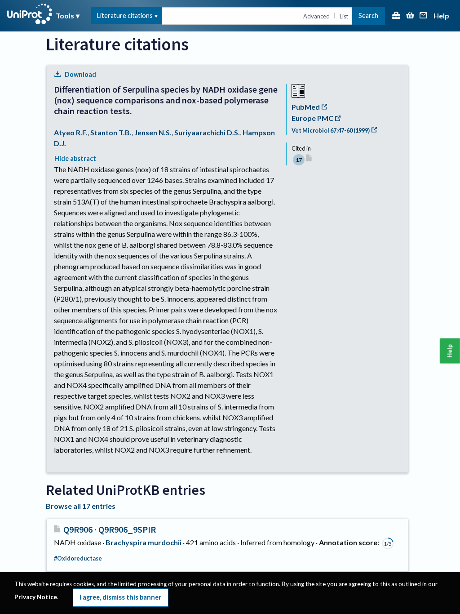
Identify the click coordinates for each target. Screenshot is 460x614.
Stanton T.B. (111, 132)
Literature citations (125, 15)
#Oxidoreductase (78, 558)
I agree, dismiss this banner (120, 597)
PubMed (306, 106)
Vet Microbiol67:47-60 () (331, 130)
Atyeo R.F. (71, 132)
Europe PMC (312, 118)
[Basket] (410, 16)
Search (368, 15)
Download (80, 74)
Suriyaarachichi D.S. (207, 132)
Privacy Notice (35, 597)
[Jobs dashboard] (396, 16)
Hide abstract (75, 158)
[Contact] (424, 16)
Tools (65, 15)
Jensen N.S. (153, 132)
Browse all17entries (80, 506)
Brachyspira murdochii (143, 542)
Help (441, 16)
